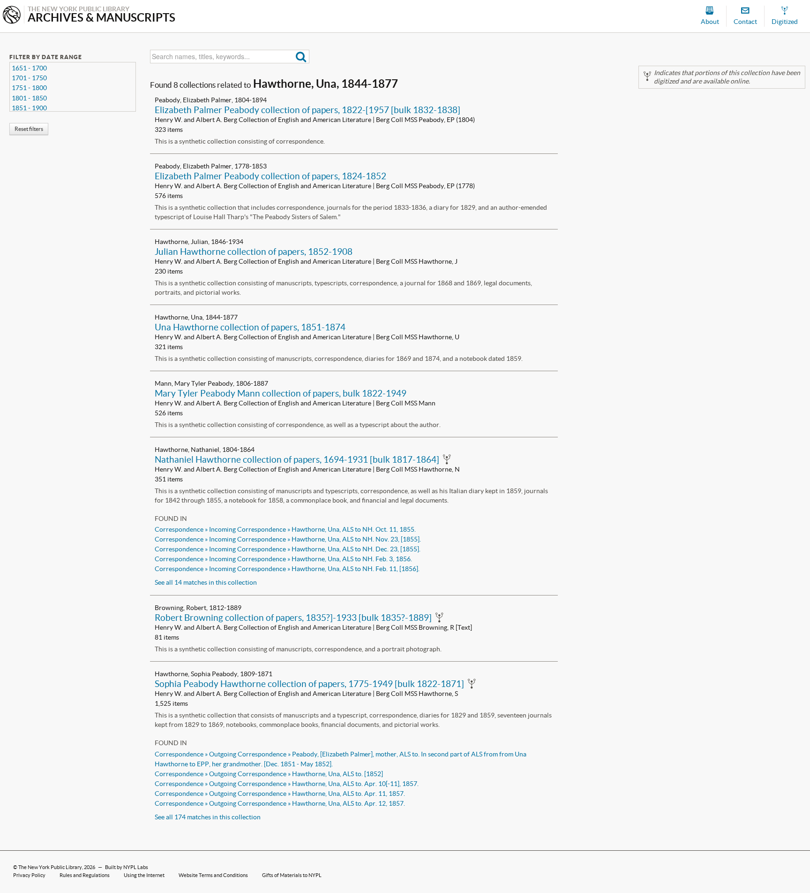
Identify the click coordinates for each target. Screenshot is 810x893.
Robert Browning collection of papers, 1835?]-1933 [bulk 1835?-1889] (293, 617)
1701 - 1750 (29, 78)
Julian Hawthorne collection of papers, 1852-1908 (253, 251)
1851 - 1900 (29, 108)
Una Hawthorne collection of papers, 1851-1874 (250, 327)
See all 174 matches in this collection (208, 817)
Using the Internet (144, 875)
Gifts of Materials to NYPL (292, 875)
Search (301, 56)
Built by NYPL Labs (126, 867)
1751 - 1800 (29, 88)
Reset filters (29, 129)
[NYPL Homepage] (12, 16)
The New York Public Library (50, 867)
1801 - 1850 (29, 98)
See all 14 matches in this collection (206, 582)
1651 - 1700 (29, 68)
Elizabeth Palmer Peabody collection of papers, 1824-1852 (270, 176)
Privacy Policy (29, 875)
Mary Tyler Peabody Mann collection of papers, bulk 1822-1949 (280, 393)
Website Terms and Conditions (213, 875)
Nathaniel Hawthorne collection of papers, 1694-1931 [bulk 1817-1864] (297, 459)
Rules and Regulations (85, 875)
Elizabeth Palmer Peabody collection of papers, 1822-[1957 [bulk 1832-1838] (307, 110)
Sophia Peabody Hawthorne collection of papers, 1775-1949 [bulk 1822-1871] (309, 684)
